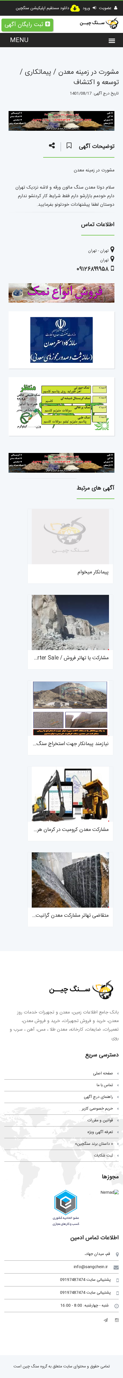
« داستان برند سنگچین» (94, 1144)
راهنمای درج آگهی (98, 1097)
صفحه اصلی (103, 1073)
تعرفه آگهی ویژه (100, 1132)
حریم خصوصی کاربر (97, 1109)
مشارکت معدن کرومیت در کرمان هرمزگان (67, 829)
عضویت (106, 8)
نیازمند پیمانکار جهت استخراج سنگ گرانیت (65, 744)
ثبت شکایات (103, 1156)
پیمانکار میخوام (93, 572)
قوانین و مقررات (100, 1120)
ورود (87, 8)
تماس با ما (105, 1085)
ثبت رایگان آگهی (24, 24)
